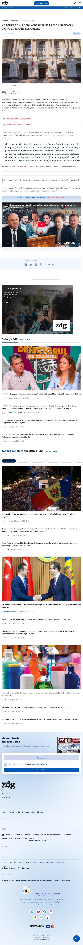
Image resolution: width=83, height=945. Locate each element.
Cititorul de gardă (20, 838)
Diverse (40, 812)
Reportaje (13, 863)
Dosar (11, 880)
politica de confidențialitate (37, 764)
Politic (4, 441)
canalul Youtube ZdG (56, 197)
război (53, 461)
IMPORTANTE (15, 21)
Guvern (9, 461)
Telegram (32, 911)
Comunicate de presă (10, 611)
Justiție (4, 812)
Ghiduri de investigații (62, 880)
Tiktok (47, 917)
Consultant (33, 838)
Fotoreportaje (31, 863)
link (6, 302)
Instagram (51, 911)
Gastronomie (67, 835)
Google (35, 917)
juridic (31, 840)
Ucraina (38, 461)
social (44, 840)
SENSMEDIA (45, 939)
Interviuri (42, 863)
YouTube (38, 911)
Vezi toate (24, 339)
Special (5, 857)
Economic (5, 535)
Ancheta (5, 880)
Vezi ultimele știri (52, 451)
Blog (4, 829)
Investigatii (7, 875)
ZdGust (5, 847)
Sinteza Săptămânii (15, 412)
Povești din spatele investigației (40, 880)
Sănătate (16, 835)
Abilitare (5, 863)
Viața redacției (55, 835)
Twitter (41, 917)
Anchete (5, 868)
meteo (67, 461)
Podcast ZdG (26, 835)
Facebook (44, 911)
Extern (33, 812)
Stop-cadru (26, 868)
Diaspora (36, 835)
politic (37, 840)
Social (4, 427)
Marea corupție (21, 880)
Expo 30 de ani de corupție (56, 863)
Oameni (22, 863)
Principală (5, 21)
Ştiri (4, 806)
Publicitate (6, 797)
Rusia (23, 461)
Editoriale (45, 835)
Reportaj (12, 868)
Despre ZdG (6, 794)
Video (10, 398)
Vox (19, 868)
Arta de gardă (7, 838)
